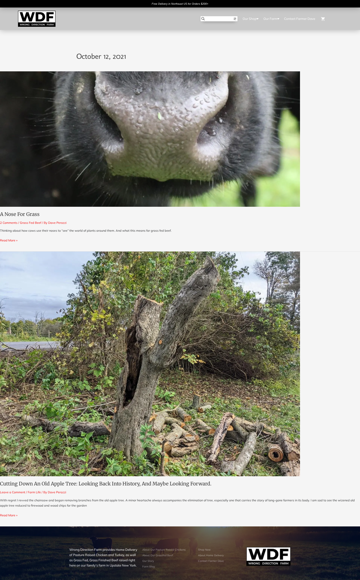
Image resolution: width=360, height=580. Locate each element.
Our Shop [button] (249, 19)
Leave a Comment (12, 492)
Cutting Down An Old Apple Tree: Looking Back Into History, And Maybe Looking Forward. (106, 484)
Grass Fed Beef (30, 223)
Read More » (8, 240)
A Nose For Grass (20, 214)
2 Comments (8, 223)
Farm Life (34, 492)
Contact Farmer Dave (299, 19)
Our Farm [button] (270, 19)
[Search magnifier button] (203, 18)
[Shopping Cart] (329, 19)
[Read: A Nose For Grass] (150, 139)
